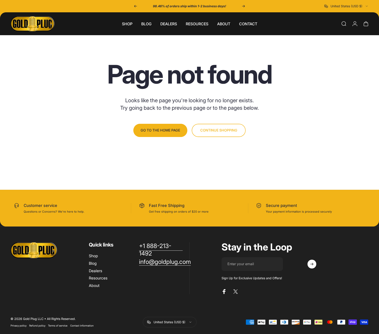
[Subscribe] (311, 264)
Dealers (95, 270)
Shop (93, 256)
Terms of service (58, 325)
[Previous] (135, 6)
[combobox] (346, 6)
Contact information (82, 325)
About (94, 285)
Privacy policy (19, 325)
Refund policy (37, 325)
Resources (98, 278)
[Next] (243, 6)
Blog (93, 263)
